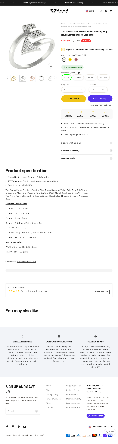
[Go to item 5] (50, 78)
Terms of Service (53, 399)
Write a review (101, 292)
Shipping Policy (73, 386)
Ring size (65, 85)
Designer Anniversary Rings (76, 24)
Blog (48, 390)
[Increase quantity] (103, 89)
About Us (50, 386)
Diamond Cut (72, 394)
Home (63, 24)
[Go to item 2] (23, 78)
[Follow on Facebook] (7, 426)
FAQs (48, 403)
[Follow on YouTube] (24, 426)
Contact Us (51, 407)
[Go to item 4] (41, 78)
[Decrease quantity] (93, 89)
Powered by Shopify (36, 435)
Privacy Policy (52, 394)
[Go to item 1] (13, 78)
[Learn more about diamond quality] (79, 73)
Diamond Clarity (73, 399)
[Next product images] (55, 78)
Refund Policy (72, 390)
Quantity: (92, 85)
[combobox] (73, 90)
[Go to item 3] (32, 78)
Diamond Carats (73, 407)
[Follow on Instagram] (13, 426)
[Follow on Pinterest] (18, 426)
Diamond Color (73, 403)
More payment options (100, 105)
